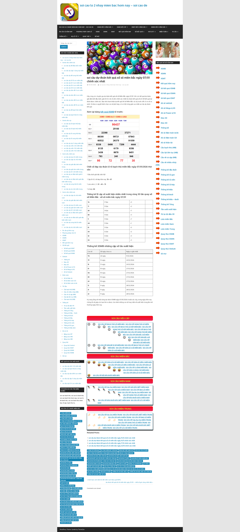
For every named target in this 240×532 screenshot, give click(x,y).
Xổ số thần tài (68, 278)
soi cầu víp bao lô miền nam (73, 205)
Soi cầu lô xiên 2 (139, 469)
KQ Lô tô (74, 36)
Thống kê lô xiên (69, 323)
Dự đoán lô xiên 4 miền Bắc (139, 458)
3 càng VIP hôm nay (93, 450)
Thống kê (62, 36)
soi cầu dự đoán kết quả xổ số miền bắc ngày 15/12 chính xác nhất (112, 438)
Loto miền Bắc (167, 219)
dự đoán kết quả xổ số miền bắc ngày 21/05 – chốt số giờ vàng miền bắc (129, 482)
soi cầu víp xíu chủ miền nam (73, 227)
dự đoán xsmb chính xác (134, 461)
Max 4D (66, 262)
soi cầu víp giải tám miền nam (73, 208)
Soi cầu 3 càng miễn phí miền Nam (98, 469)
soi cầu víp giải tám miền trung (73, 169)
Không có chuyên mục (135, 463)
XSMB (97, 31)
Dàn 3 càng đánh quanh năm (108, 453)
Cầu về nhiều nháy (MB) (71, 292)
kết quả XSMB (107, 111)
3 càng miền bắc (66, 413)
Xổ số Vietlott (68, 272)
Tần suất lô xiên (105, 471)
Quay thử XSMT (69, 348)
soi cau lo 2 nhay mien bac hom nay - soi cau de (114, 85)
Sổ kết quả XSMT (69, 248)
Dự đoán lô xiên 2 (123, 458)
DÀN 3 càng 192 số (93, 453)
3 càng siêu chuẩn (66, 418)
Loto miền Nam (167, 224)
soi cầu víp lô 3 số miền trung (73, 172)
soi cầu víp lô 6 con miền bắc (73, 85)
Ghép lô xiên (122, 463)
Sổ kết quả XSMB (69, 253)
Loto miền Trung (168, 229)
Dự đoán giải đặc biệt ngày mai (118, 455)
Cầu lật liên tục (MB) (70, 297)
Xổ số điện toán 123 (70, 281)
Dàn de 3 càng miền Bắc (126, 453)
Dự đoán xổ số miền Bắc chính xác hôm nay (101, 461)
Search (63, 47)
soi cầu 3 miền (65, 499)
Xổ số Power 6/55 (69, 267)
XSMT (113, 31)
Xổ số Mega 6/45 (69, 269)
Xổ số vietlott (166, 103)
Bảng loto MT (68, 334)
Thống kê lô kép (69, 320)
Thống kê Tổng (68, 310)
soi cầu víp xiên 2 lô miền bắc (73, 146)
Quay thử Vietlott (69, 345)
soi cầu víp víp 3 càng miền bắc (74, 143)
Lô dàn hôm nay (65, 488)
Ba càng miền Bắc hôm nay (109, 450)
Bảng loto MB (68, 339)
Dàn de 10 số (64, 450)
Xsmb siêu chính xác (104, 27)
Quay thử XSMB (69, 353)
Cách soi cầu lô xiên (141, 450)
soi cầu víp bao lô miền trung (73, 157)
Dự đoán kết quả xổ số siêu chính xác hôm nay (102, 458)
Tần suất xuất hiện (69, 308)
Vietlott (151, 31)
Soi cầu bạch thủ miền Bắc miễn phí (72, 501)
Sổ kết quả (139, 31)
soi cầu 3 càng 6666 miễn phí (125, 466)
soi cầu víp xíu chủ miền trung (73, 189)
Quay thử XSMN (69, 350)
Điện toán (163, 31)
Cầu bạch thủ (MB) (69, 289)
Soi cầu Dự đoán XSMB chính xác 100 (121, 469)
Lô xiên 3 (146, 463)
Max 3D (66, 264)
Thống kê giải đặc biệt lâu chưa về (140, 471)
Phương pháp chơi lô (84, 31)
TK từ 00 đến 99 (69, 306)
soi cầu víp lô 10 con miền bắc (73, 80)
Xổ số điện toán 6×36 (70, 283)
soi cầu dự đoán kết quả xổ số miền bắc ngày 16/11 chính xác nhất (112, 440)
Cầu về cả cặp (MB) (70, 294)
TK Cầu (174, 31)
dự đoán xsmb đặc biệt (110, 463)
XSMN (105, 31)
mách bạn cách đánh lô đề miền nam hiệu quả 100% (104, 480)
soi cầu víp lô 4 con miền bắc (73, 83)
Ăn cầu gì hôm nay (65, 31)
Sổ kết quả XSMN (69, 251)
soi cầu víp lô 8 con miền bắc (73, 88)
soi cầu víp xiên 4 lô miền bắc (73, 151)
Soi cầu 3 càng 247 (109, 466)
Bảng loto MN (68, 337)
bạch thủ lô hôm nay (67, 426)
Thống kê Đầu (68, 318)
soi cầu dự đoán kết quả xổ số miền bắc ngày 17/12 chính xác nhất (112, 443)
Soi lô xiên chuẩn (93, 471)
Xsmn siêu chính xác (158, 27)
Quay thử (86, 36)
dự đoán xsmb (120, 461)
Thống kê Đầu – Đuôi (70, 313)
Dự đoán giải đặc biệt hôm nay (97, 455)
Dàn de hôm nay (75, 450)
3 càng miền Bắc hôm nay (68, 416)
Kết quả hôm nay (125, 31)
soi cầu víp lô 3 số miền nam (73, 210)
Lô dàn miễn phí (77, 488)
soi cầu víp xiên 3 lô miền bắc (73, 148)
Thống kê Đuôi (68, 315)
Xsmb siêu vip (121, 27)
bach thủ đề (78, 421)
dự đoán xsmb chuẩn (94, 463)
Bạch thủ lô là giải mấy (68, 429)
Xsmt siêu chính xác (139, 27)
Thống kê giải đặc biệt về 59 (96, 474)
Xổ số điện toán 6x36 (169, 133)
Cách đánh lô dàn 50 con (68, 439)
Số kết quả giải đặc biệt (95, 466)
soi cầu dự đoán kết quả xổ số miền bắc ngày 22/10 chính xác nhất (112, 446)
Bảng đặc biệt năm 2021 (126, 450)
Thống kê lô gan (69, 325)
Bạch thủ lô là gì (66, 431)
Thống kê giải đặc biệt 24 (120, 471)
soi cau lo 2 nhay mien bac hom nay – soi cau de (113, 5)
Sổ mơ (97, 36)
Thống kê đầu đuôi (70, 328)
